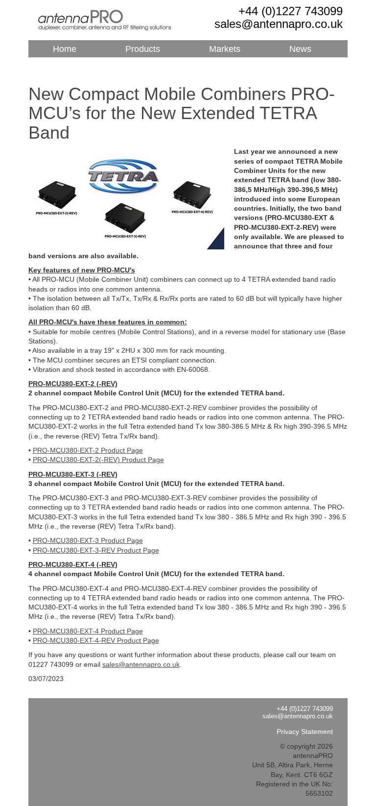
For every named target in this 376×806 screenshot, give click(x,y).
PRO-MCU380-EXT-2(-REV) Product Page (98, 460)
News (300, 49)
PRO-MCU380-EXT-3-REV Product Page (96, 550)
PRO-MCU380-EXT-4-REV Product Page (96, 640)
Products (142, 49)
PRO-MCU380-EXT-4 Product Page (88, 631)
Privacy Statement (305, 731)
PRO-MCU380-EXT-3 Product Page (88, 540)
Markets (224, 49)
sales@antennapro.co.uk (278, 23)
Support (68, 66)
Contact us (154, 66)
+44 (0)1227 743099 (290, 11)
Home (64, 49)
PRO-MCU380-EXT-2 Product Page (88, 450)
